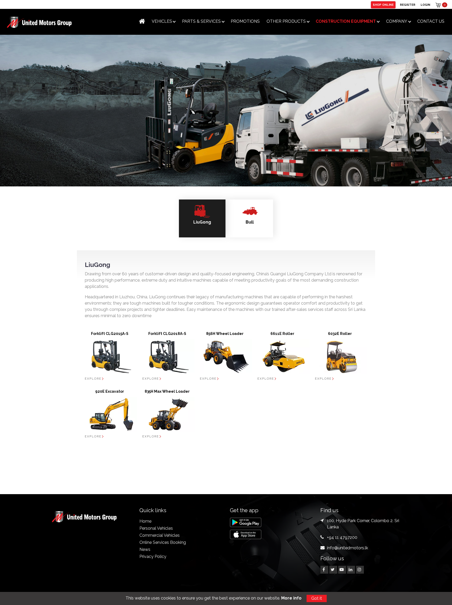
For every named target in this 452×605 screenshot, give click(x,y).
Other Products (286, 21)
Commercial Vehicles (159, 535)
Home (145, 521)
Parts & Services (201, 21)
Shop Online (383, 5)
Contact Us (430, 21)
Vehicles (162, 21)
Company (396, 21)
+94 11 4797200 (342, 537)
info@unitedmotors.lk (347, 547)
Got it (316, 598)
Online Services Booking (162, 542)
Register (407, 5)
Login (425, 5)
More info (291, 598)
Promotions (245, 21)
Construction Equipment (346, 21)
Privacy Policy (152, 556)
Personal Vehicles (156, 528)
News (144, 549)
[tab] (202, 218)
